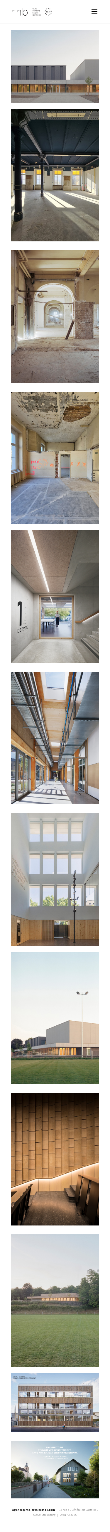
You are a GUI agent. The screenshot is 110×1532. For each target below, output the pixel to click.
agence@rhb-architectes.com (33, 1510)
